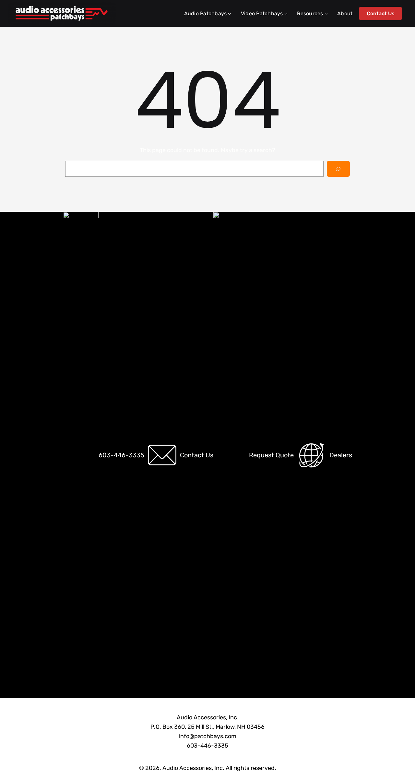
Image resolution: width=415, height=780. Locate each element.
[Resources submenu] (326, 13)
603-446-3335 (121, 455)
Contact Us (381, 13)
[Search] (338, 169)
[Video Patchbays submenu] (286, 13)
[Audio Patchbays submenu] (229, 13)
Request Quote (271, 455)
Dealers (340, 455)
